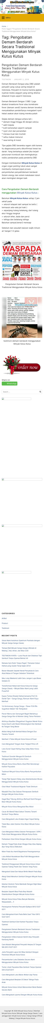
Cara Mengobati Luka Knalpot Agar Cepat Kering (20, 819)
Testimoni (6, 79)
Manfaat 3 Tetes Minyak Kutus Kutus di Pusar (19, 739)
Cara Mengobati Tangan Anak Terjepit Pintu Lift (20, 744)
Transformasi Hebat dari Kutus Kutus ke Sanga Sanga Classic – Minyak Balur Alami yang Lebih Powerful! (20, 688)
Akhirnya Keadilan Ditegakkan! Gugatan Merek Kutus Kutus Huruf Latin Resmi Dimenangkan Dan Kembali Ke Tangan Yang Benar (22, 724)
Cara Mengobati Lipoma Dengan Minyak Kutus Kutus (22, 995)
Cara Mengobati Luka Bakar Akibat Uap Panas (19, 975)
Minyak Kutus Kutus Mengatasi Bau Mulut (17, 807)
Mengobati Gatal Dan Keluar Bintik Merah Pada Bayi (21, 871)
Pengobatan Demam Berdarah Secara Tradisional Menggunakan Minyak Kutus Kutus (22, 70)
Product (5, 623)
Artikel (4, 618)
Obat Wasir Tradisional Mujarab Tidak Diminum (19, 787)
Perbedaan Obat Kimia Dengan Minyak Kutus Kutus (21, 839)
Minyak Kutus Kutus (27, 192)
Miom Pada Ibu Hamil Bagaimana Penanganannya (21, 851)
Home (4, 26)
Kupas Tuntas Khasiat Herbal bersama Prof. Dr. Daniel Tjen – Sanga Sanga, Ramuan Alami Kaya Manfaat (20, 698)
